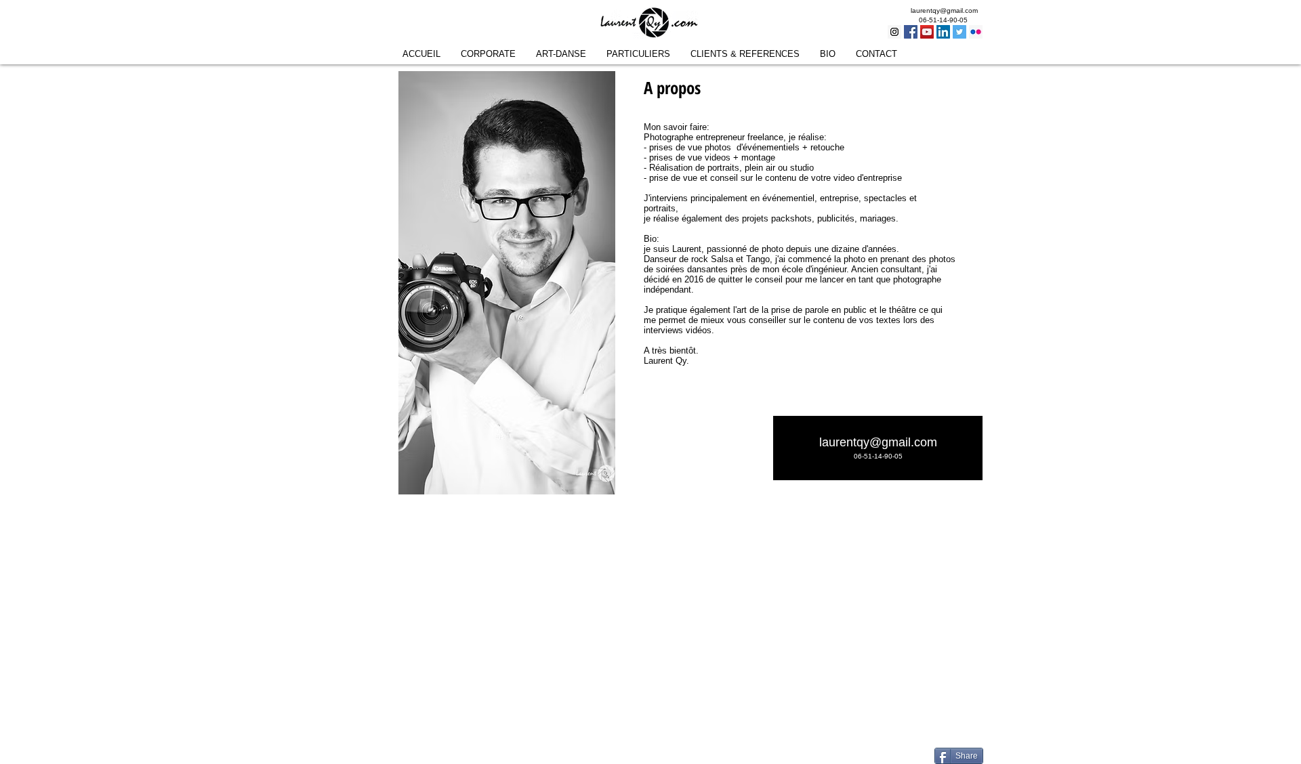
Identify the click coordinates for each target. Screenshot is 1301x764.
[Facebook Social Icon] (910, 32)
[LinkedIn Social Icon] (943, 32)
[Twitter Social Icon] (959, 32)
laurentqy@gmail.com (944, 10)
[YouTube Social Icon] (927, 32)
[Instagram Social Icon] (894, 32)
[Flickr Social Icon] (976, 32)
